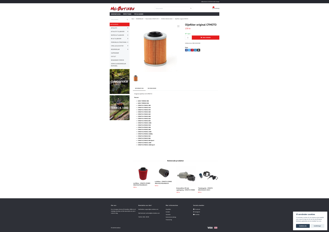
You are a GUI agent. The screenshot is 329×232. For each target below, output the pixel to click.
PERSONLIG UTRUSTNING (118, 50)
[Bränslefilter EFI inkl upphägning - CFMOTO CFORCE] (186, 184)
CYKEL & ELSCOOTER (117, 54)
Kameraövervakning (171, 225)
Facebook (197, 217)
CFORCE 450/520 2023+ (167, 27)
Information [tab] (139, 96)
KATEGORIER (114, 33)
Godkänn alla (303, 226)
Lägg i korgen (207, 45)
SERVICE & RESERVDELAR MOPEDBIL (118, 73)
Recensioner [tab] (152, 96)
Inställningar (317, 226)
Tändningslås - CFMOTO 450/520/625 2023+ (205, 197)
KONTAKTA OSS (115, 22)
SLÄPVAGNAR (115, 61)
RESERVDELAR (115, 57)
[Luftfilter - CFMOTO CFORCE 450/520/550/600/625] (143, 182)
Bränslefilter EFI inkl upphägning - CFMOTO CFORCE (185, 197)
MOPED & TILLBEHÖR (117, 43)
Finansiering (169, 228)
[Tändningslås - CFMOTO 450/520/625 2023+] (208, 184)
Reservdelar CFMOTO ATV (152, 27)
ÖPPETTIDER (127, 22)
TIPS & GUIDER (138, 22)
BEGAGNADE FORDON (117, 68)
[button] (217, 186)
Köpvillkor (168, 217)
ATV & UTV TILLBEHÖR (117, 40)
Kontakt (168, 220)
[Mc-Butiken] (140, 12)
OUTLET (113, 65)
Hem (133, 27)
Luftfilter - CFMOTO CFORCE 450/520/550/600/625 (141, 192)
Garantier (168, 223)
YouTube (197, 223)
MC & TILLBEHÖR (116, 47)
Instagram (197, 220)
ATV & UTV (114, 36)
